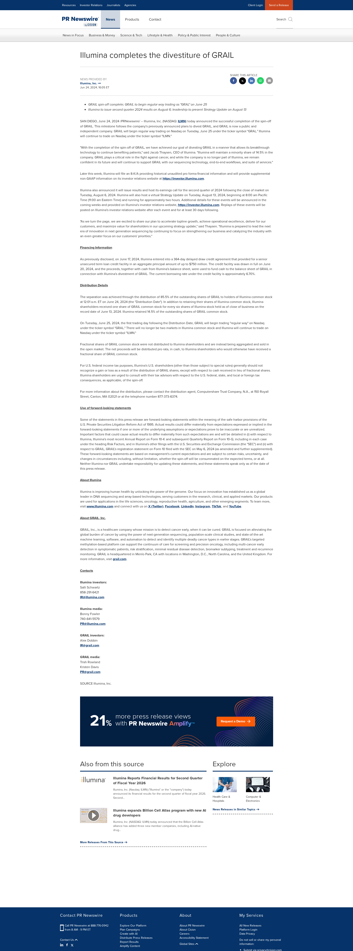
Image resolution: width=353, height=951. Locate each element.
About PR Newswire (192, 925)
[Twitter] (72, 945)
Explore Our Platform (133, 925)
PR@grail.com (90, 672)
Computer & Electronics (253, 799)
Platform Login (248, 930)
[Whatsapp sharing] (260, 81)
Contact (155, 19)
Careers (185, 934)
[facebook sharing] (233, 81)
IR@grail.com (89, 645)
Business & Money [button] (102, 35)
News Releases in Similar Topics (234, 809)
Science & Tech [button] (131, 35)
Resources (69, 5)
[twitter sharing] (242, 81)
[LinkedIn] (62, 945)
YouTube (235, 506)
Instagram (202, 506)
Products (132, 19)
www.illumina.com (100, 506)
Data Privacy (247, 934)
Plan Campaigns (130, 930)
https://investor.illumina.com (183, 178)
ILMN (182, 121)
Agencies (130, 5)
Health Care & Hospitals (221, 799)
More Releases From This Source (101, 842)
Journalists (113, 5)
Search (281, 19)
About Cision (188, 930)
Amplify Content (130, 946)
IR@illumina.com (92, 597)
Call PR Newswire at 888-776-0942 (86, 925)
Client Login (255, 5)
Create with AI (128, 934)
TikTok (216, 506)
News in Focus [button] (73, 35)
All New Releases (250, 925)
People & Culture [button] (228, 35)
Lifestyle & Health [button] (160, 35)
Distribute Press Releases (136, 938)
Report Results (129, 942)
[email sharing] (269, 81)
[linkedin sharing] (251, 81)
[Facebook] (67, 945)
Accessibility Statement (194, 938)
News (110, 19)
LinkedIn (187, 506)
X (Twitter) (155, 506)
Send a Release (279, 5)
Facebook (172, 506)
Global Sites (187, 944)
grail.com (119, 559)
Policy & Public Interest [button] (194, 35)
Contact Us (67, 940)
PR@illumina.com (93, 623)
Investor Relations (91, 5)
